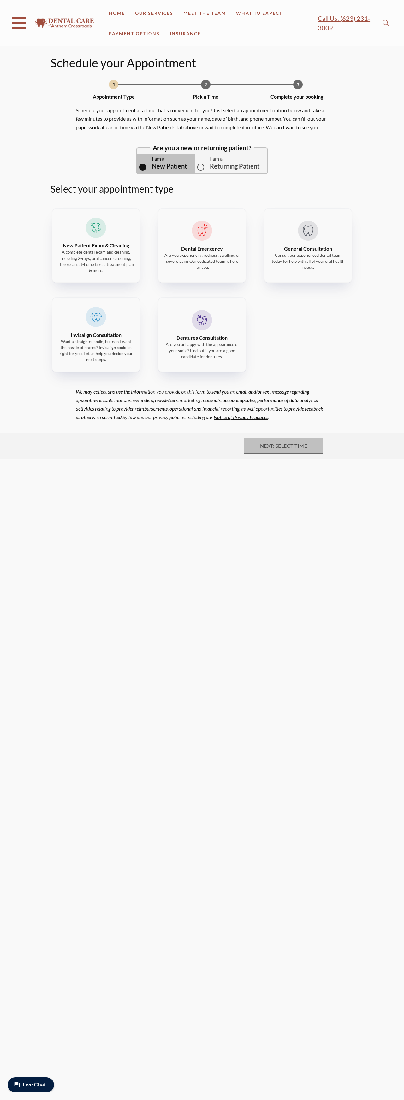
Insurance (185, 33)
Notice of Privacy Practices (241, 417)
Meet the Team (204, 13)
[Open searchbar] (386, 23)
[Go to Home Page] (64, 22)
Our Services (154, 13)
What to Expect (259, 13)
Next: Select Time (283, 446)
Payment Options (134, 33)
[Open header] (19, 23)
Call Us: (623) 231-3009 (344, 23)
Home (117, 13)
